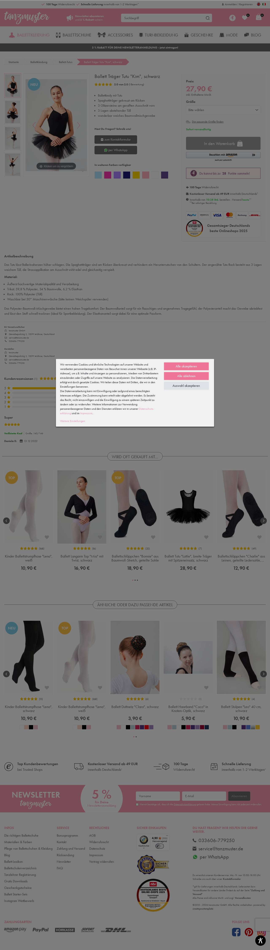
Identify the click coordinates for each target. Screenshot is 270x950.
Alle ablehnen (186, 376)
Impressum (86, 413)
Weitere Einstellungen (72, 421)
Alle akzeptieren (186, 366)
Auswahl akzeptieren (186, 385)
